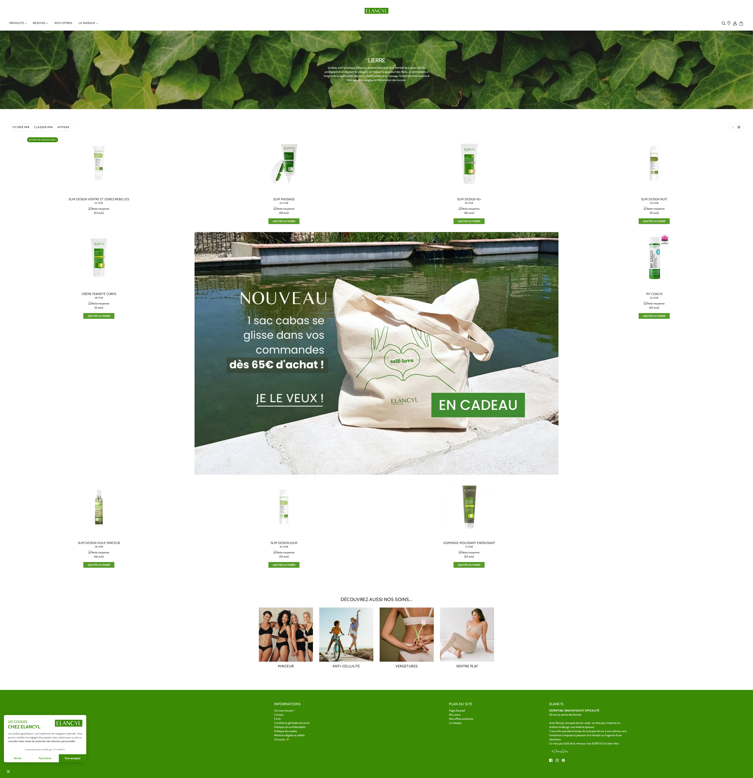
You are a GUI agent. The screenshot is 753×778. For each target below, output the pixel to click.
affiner (63, 127)
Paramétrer (45, 758)
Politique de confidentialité (289, 727)
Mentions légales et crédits (289, 735)
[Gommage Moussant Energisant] (469, 506)
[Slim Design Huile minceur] (98, 506)
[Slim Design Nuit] (654, 162)
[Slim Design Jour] (284, 506)
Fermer (18, 758)
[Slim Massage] (284, 162)
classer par (43, 127)
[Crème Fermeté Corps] (98, 257)
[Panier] (742, 24)
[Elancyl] (376, 10)
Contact (279, 714)
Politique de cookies (285, 731)
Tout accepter (73, 758)
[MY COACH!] (654, 257)
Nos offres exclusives (461, 719)
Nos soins (454, 714)
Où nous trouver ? (284, 710)
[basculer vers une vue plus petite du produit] (740, 127)
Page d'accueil (457, 710)
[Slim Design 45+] (469, 162)
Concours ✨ (281, 739)
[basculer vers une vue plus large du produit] (732, 127)
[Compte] (735, 23)
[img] (724, 23)
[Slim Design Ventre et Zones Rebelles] (98, 162)
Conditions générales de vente (291, 723)
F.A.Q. (277, 719)
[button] (8, 771)
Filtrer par (21, 127)
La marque (455, 723)
